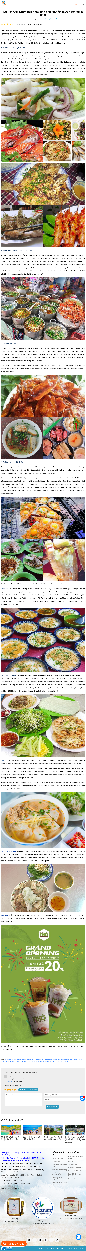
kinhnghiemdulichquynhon (44, 1060)
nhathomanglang (39, 1061)
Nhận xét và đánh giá (12, 1086)
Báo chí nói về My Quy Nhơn (74, 1175)
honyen (30, 1061)
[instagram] (34, 1240)
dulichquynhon (21, 1060)
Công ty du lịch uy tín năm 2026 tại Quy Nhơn (32, 1138)
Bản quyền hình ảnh (75, 1171)
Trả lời (10, 1082)
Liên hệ (71, 1161)
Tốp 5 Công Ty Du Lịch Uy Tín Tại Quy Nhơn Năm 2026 (10, 1139)
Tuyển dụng (72, 1164)
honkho (80, 1060)
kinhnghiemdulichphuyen (61, 1060)
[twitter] (29, 1240)
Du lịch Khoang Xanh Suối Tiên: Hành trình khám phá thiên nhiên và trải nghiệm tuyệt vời (75, 1140)
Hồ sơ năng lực (73, 1179)
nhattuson (59, 1061)
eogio (75, 1060)
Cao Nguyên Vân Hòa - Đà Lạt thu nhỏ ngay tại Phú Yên (53, 1139)
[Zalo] (78, 1237)
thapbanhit (11, 1061)
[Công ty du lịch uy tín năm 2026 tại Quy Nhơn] (32, 1130)
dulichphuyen (31, 1060)
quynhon (8, 1060)
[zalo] (51, 1240)
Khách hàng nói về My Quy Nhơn (58, 1173)
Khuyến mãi (56, 1161)
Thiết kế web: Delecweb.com (76, 1248)
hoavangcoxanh (50, 1061)
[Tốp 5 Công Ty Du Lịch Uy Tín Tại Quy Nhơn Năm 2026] (11, 1130)
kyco (71, 1060)
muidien (65, 1061)
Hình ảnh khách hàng (59, 1170)
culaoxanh (4, 1061)
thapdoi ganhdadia (21, 1061)
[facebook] (46, 1240)
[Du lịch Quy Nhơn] (3, 3)
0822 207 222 (16, 1243)
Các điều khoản (57, 1158)
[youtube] (40, 1240)
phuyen (14, 1060)
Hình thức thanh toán (75, 1168)
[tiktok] (57, 1240)
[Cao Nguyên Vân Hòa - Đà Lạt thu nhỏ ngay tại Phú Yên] (53, 1130)
